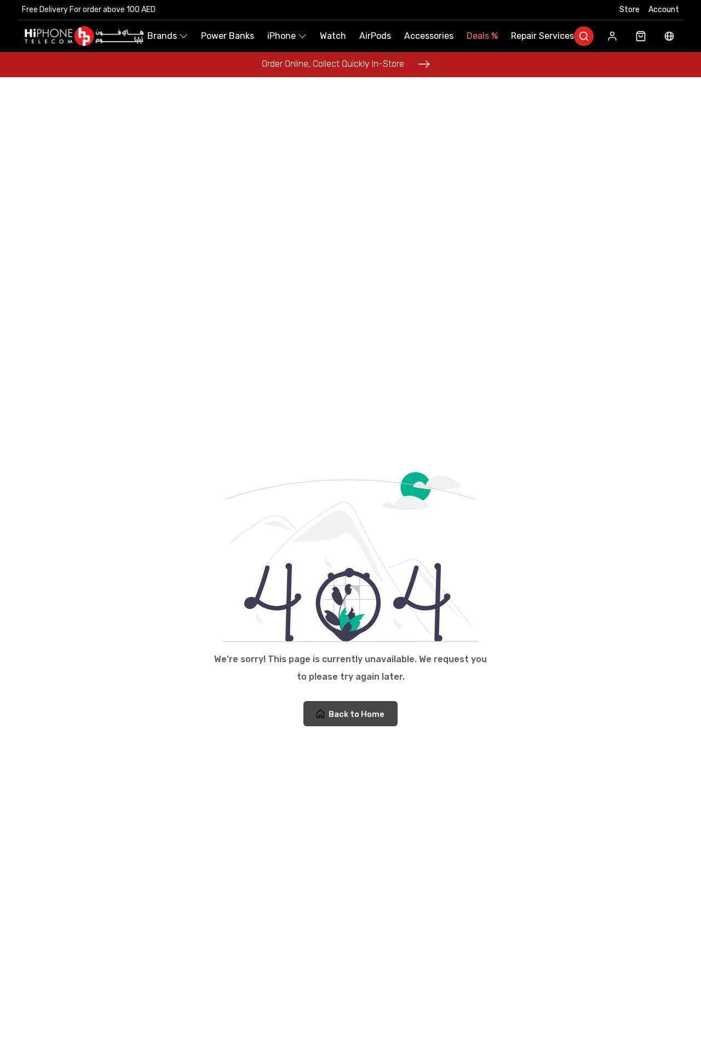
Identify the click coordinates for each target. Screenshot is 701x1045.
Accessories (428, 36)
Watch (333, 36)
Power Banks (227, 36)
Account (663, 9)
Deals (482, 36)
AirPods (375, 36)
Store (629, 9)
